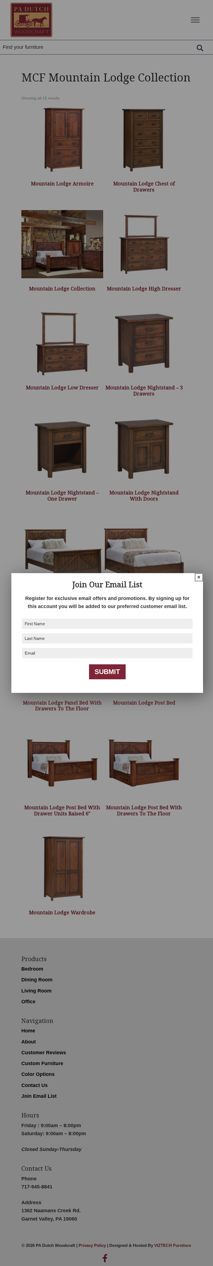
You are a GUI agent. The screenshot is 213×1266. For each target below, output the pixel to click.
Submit (107, 671)
